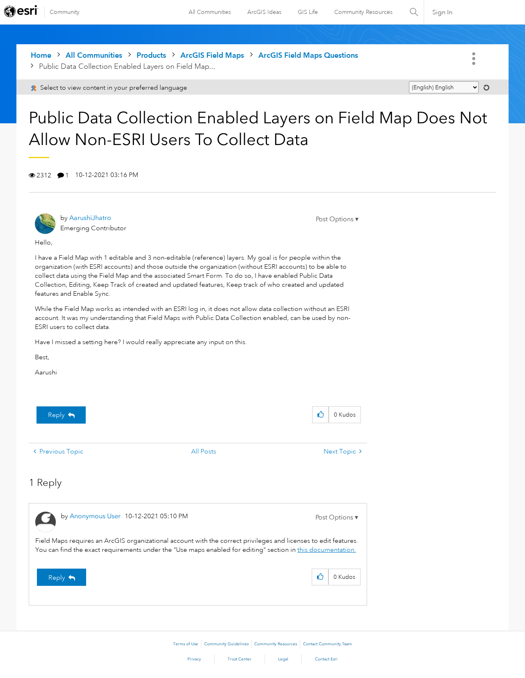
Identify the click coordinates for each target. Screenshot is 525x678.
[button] (337, 219)
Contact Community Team (327, 644)
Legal (283, 659)
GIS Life (308, 12)
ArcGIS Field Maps (212, 55)
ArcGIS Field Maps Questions (308, 55)
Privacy (194, 659)
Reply (56, 415)
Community (65, 12)
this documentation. (326, 550)
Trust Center (239, 659)
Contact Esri (326, 659)
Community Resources (363, 12)
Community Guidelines (226, 644)
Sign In (442, 12)
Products (151, 55)
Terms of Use (185, 644)
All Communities (210, 12)
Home (41, 55)
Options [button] (474, 58)
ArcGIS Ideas (264, 12)
